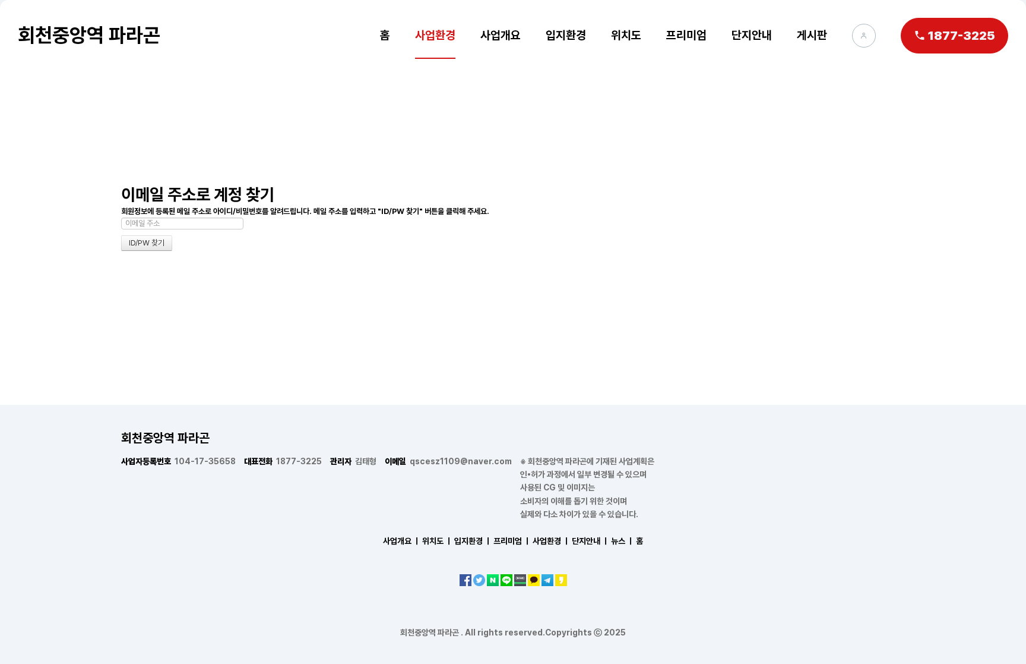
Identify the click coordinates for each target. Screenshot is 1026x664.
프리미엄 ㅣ (512, 541)
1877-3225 (283, 461)
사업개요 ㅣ (401, 541)
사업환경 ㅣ (551, 541)
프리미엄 (686, 35)
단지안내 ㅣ (590, 541)
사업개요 (500, 35)
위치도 (626, 35)
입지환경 (566, 35)
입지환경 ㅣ (473, 541)
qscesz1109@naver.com (448, 461)
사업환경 (435, 35)
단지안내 (752, 35)
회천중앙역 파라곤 (89, 35)
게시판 (812, 35)
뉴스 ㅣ (622, 541)
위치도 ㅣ (437, 541)
